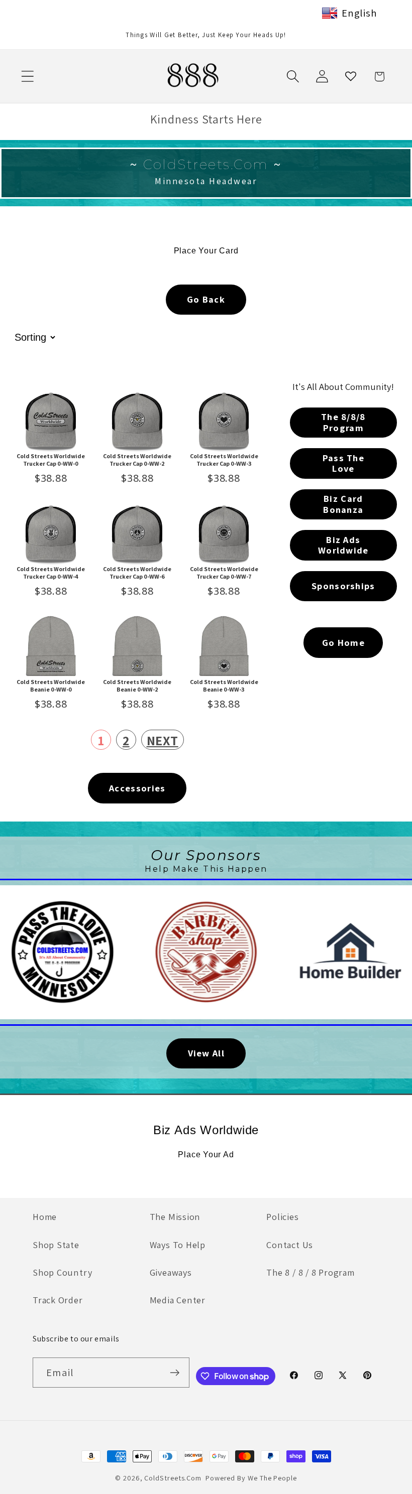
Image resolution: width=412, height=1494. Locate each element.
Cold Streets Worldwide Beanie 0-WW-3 (224, 685)
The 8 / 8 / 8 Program (310, 1272)
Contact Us (289, 1245)
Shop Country (62, 1272)
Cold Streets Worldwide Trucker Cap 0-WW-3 (224, 460)
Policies (282, 1216)
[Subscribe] (174, 1372)
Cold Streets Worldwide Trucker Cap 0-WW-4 (51, 573)
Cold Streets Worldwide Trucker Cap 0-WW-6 (137, 573)
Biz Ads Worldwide (206, 1130)
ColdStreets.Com (172, 1477)
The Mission (175, 1216)
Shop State (56, 1245)
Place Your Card (206, 250)
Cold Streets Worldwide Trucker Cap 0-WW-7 (224, 573)
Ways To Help (177, 1245)
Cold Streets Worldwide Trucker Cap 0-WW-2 (137, 460)
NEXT (162, 740)
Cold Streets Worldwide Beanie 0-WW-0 (51, 685)
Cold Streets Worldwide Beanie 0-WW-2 (137, 685)
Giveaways (171, 1272)
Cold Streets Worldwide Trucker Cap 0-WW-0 (51, 460)
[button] (27, 76)
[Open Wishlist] (350, 76)
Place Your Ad (206, 1154)
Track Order (58, 1300)
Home (45, 1216)
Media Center (177, 1300)
